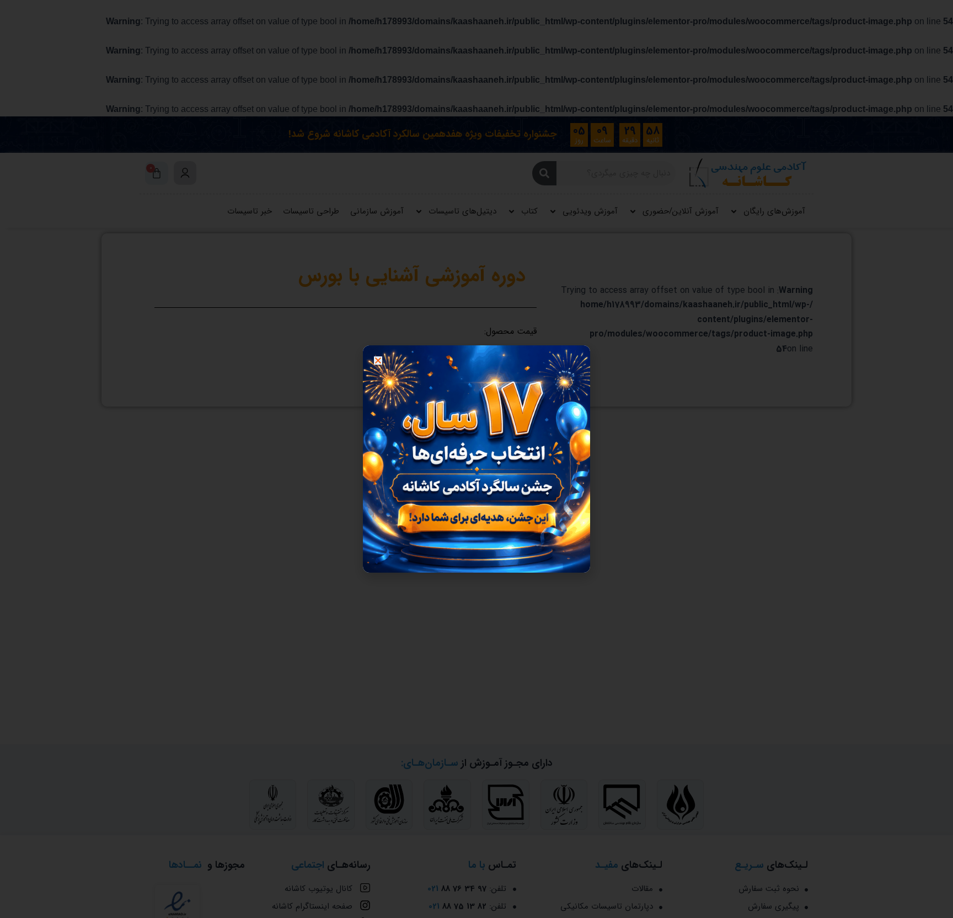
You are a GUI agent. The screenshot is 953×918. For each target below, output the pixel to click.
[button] (378, 360)
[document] (476, 459)
